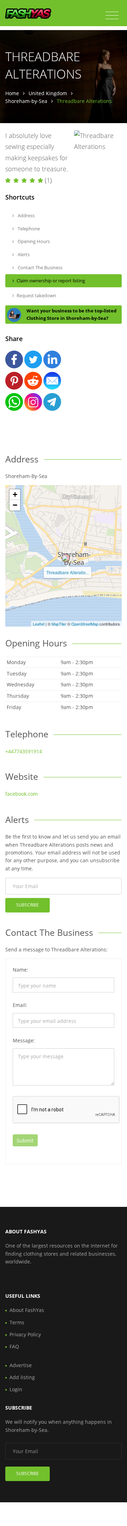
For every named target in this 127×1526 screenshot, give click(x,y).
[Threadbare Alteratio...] (65, 558)
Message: (24, 1040)
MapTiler (59, 624)
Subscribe (27, 905)
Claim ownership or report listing (51, 280)
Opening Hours (33, 241)
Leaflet (38, 624)
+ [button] (15, 494)
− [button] (15, 505)
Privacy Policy (25, 1334)
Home (12, 93)
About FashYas (27, 1310)
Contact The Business (39, 267)
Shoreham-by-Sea (26, 101)
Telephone (28, 228)
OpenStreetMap (84, 624)
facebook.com (21, 793)
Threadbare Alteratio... (67, 572)
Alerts (23, 254)
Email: (20, 1005)
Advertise (21, 1365)
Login (16, 1389)
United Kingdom (48, 93)
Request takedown (36, 295)
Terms (17, 1322)
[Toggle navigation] (112, 15)
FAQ (14, 1346)
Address (26, 215)
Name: (20, 969)
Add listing (22, 1377)
